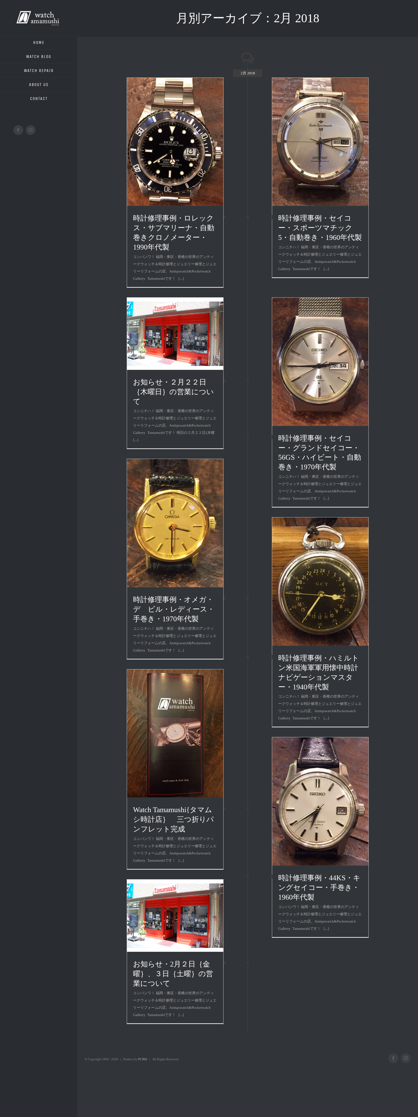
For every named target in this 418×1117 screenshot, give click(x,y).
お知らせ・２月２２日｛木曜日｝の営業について (173, 391)
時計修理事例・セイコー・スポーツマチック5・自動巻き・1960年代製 (320, 227)
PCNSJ (142, 1059)
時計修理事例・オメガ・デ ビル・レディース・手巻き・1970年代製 (174, 609)
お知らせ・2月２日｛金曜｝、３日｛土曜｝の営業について (173, 973)
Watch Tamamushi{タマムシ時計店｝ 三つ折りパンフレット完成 (173, 819)
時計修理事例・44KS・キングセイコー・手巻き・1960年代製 (319, 887)
